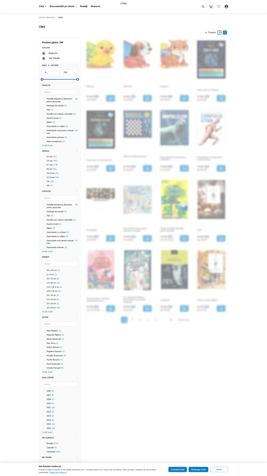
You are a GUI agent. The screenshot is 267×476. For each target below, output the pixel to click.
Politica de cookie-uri (58, 472)
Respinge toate (198, 469)
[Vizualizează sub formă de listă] (219, 32)
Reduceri (95, 6)
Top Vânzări (54, 58)
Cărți (41, 6)
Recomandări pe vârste (62, 6)
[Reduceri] (44, 53)
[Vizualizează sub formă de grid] (225, 32)
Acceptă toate (177, 469)
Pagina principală (47, 17)
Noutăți (83, 6)
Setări (219, 469)
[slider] (42, 79)
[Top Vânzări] (44, 58)
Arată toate (47, 145)
